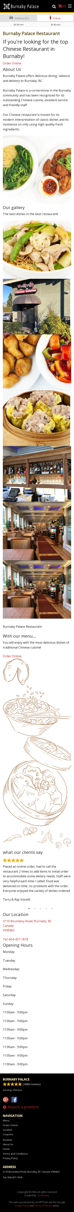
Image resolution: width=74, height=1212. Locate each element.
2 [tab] (35, 908)
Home (6, 1149)
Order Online (12, 63)
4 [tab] (46, 908)
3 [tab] (40, 908)
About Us (8, 1144)
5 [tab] (52, 908)
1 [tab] (29, 908)
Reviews (7, 1139)
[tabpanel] (37, 881)
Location (7, 1129)
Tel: (15, 939)
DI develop (43, 1195)
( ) (64, 6)
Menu (6, 1120)
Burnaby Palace (16, 1079)
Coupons (8, 1134)
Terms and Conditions (15, 1153)
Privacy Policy (10, 1158)
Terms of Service (43, 1205)
